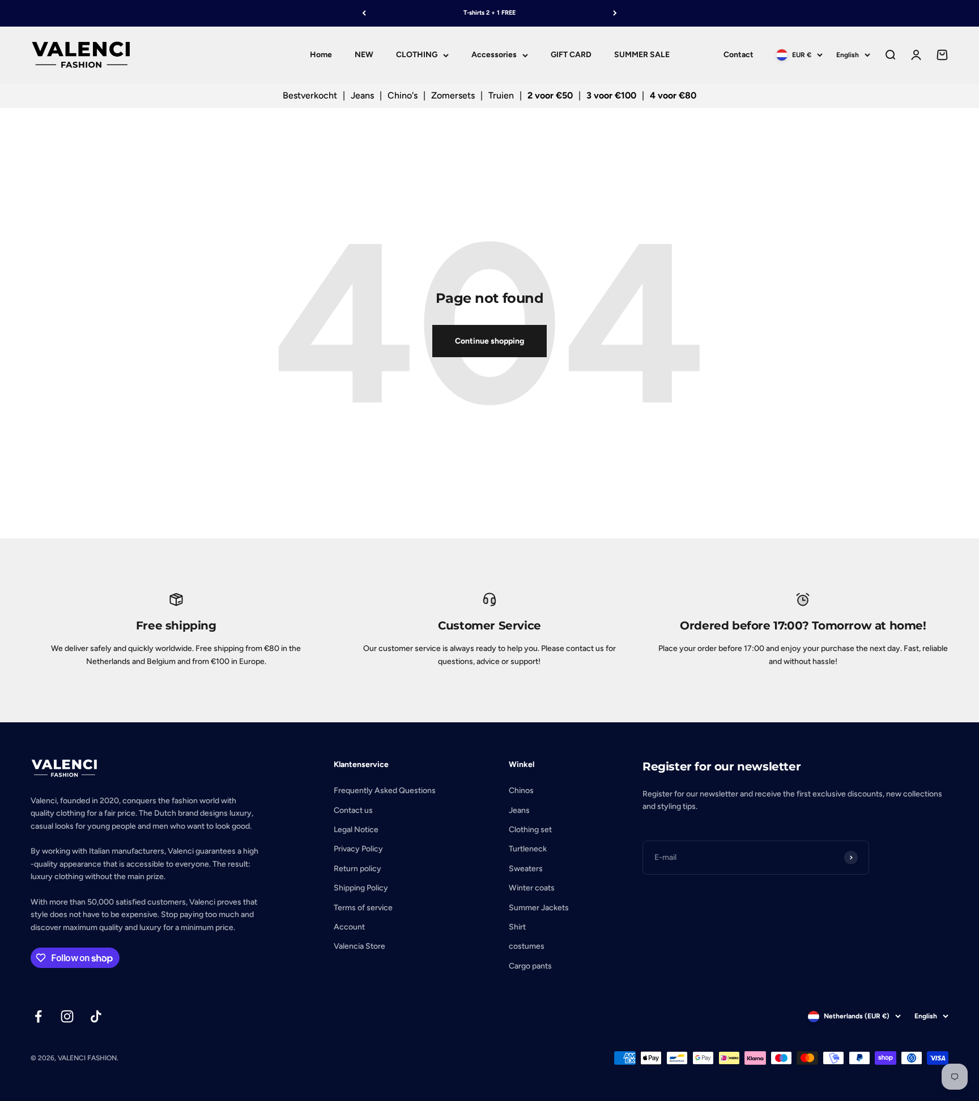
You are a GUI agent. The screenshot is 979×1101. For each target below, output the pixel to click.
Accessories (494, 54)
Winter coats (532, 888)
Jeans (362, 95)
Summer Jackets (539, 907)
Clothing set (530, 829)
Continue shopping (489, 341)
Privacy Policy (358, 849)
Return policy (357, 868)
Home (321, 54)
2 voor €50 (550, 95)
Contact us (353, 810)
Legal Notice (356, 829)
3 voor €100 (611, 95)
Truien (501, 95)
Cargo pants (530, 966)
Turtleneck (528, 849)
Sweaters (526, 868)
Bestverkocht (310, 95)
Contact (738, 54)
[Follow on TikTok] (96, 1016)
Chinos (521, 790)
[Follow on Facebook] (38, 1016)
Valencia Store (359, 946)
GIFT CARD (571, 54)
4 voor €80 (673, 95)
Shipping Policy (361, 888)
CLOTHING (416, 54)
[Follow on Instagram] (67, 1016)
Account (349, 927)
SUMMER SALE (642, 54)
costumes (526, 946)
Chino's (403, 95)
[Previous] (364, 13)
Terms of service (363, 907)
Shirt (517, 927)
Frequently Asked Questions (385, 790)
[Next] (615, 13)
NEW (364, 54)
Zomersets (453, 95)
